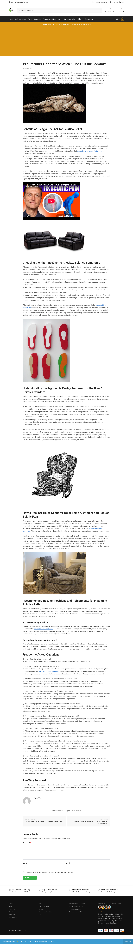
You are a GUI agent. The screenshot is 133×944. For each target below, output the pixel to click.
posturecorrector (76, 811)
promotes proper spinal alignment (90, 151)
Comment (27, 843)
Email (68, 863)
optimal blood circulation (43, 629)
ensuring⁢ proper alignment (49, 671)
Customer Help (109, 12)
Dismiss (128, 941)
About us (12, 915)
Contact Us (42, 909)
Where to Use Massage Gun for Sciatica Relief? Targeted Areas (91, 822)
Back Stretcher (75, 909)
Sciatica (60, 811)
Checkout (121, 12)
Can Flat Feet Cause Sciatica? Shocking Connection (43, 821)
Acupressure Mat (76, 912)
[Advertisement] (66, 41)
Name (25, 863)
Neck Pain (12, 909)
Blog (10, 906)
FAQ (40, 915)
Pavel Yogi (38, 798)
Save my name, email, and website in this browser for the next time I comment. (50, 872)
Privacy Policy (13, 917)
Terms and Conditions (46, 912)
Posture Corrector (76, 906)
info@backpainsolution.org (21, 2)
